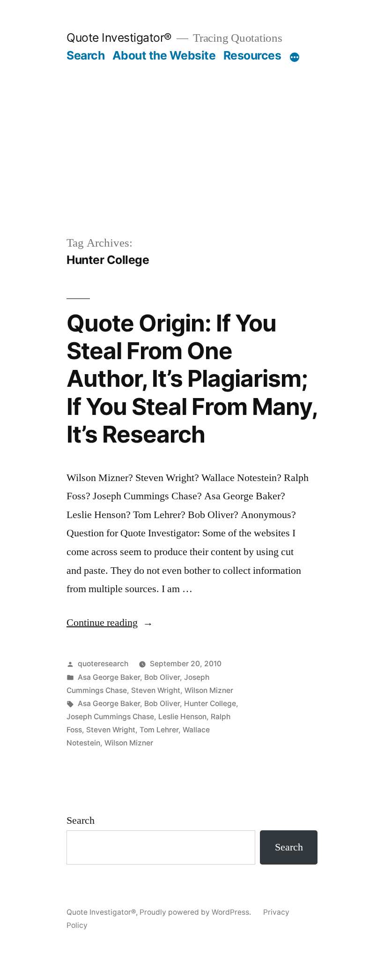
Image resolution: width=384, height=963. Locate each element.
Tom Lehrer (159, 729)
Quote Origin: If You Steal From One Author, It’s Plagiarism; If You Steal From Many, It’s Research (191, 379)
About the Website (164, 55)
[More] (294, 57)
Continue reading (109, 622)
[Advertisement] (192, 164)
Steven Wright (155, 690)
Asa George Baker (109, 677)
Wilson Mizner (209, 690)
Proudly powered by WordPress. (196, 912)
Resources (252, 55)
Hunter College (210, 703)
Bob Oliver (162, 677)
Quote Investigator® (119, 37)
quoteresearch (103, 663)
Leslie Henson (182, 716)
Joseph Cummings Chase (110, 716)
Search (85, 55)
